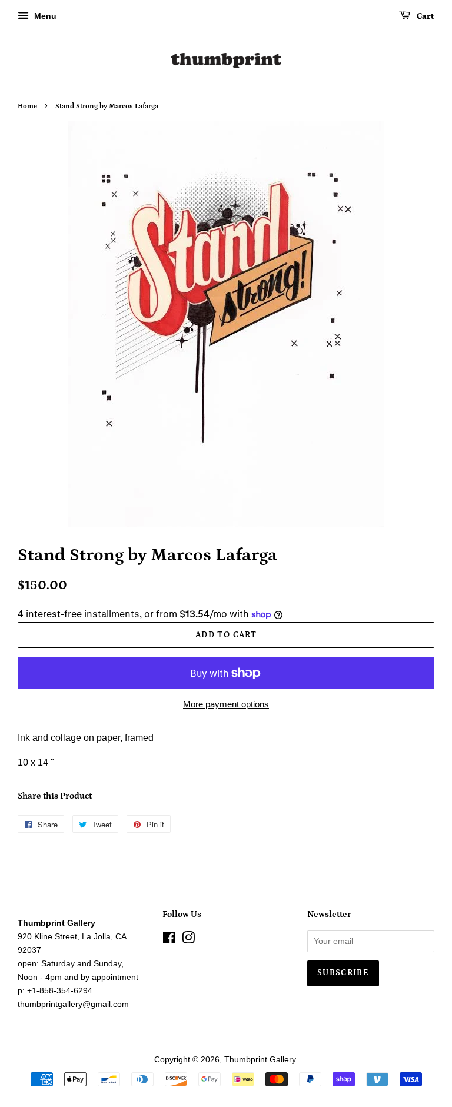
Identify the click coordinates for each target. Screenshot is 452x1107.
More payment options (226, 704)
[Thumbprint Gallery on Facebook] (169, 940)
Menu (44, 16)
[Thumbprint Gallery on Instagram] (188, 940)
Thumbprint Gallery (259, 1059)
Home (27, 106)
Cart (424, 16)
